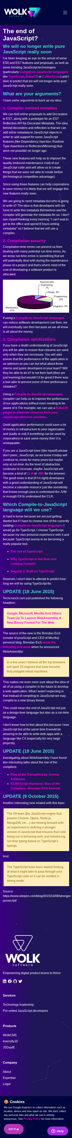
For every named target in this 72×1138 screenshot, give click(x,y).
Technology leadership (18, 1004)
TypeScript (16, 76)
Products (9, 1026)
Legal (7, 1084)
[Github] (15, 981)
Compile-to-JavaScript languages (44, 72)
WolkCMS (10, 1035)
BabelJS (32, 76)
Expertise (9, 1077)
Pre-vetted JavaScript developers (25, 1010)
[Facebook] (10, 981)
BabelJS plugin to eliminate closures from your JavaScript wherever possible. (35, 412)
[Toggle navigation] (65, 12)
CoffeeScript (51, 76)
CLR (30, 473)
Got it (12, 1129)
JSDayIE (9, 1047)
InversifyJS (10, 1041)
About (7, 1071)
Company (10, 1062)
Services (9, 995)
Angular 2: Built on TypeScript (32, 571)
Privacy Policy (32, 1118)
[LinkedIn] (4, 981)
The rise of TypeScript (26, 551)
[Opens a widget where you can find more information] (57, 1131)
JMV (41, 473)
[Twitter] (20, 981)
